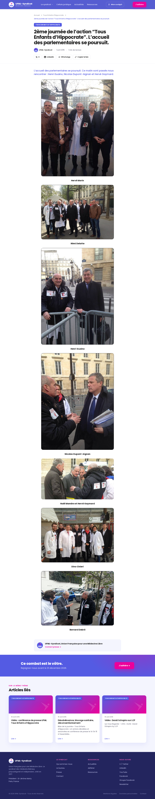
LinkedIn (123, 768)
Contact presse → (53, 647)
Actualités (79, 4)
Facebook (124, 776)
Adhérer (91, 768)
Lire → (13, 739)
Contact (59, 776)
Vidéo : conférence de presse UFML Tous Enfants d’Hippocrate (29, 721)
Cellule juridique (63, 4)
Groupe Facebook (127, 780)
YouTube (123, 772)
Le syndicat (46, 4)
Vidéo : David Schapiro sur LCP (120, 720)
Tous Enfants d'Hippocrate (53, 15)
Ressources (92, 4)
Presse (59, 772)
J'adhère (139, 4)
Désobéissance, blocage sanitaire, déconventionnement (76, 721)
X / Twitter (124, 764)
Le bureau (60, 768)
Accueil (37, 15)
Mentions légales (110, 794)
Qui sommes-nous (64, 764)
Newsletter (124, 784)
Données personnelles (128, 794)
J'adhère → (124, 665)
